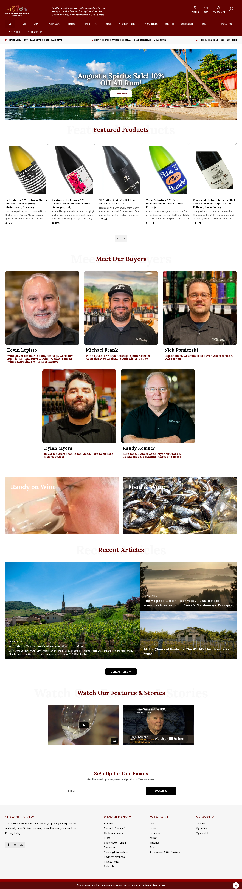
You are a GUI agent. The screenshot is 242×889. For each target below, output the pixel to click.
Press (107, 837)
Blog (205, 24)
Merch (169, 24)
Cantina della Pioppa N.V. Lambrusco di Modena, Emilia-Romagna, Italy (25, 203)
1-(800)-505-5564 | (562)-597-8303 (218, 40)
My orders (201, 828)
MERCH (154, 837)
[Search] (231, 9)
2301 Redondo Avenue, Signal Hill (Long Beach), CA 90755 (130, 40)
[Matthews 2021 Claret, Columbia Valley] (215, 170)
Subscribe (109, 866)
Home (22, 24)
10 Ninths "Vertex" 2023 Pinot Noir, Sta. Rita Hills (71, 201)
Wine (36, 24)
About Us (109, 823)
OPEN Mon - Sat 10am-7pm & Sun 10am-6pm (35, 40)
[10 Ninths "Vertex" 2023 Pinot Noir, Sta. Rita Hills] (74, 170)
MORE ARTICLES (119, 671)
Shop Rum (121, 93)
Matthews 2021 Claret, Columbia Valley (213, 201)
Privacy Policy (111, 861)
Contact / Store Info (115, 828)
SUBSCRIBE (35, 32)
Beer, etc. (90, 24)
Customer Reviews (114, 833)
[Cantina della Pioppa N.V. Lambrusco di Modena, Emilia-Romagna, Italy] (27, 170)
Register (200, 823)
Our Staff (188, 24)
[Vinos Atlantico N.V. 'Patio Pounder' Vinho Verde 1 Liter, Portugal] (121, 170)
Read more (159, 885)
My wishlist (202, 833)
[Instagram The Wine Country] (15, 845)
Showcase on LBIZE (115, 842)
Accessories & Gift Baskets (138, 24)
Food (108, 24)
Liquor (72, 24)
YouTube (15, 32)
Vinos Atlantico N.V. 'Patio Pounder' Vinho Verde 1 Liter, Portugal (118, 203)
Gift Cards (224, 24)
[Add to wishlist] (48, 144)
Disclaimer (110, 847)
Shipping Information (116, 852)
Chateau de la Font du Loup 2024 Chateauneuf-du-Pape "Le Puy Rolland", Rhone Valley (167, 203)
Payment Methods (114, 857)
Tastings (53, 24)
